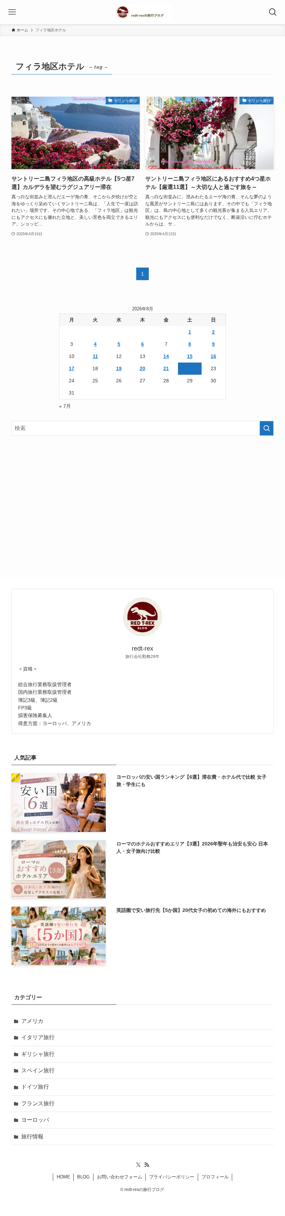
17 (71, 368)
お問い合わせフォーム (119, 1176)
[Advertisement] (142, 495)
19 (119, 368)
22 (190, 368)
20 (142, 368)
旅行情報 (32, 1136)
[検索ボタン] (273, 12)
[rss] (147, 1165)
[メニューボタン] (12, 12)
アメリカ (32, 1021)
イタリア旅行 (38, 1037)
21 (166, 368)
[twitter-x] (138, 1165)
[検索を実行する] (267, 428)
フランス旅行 (38, 1103)
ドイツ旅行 (35, 1087)
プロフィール (215, 1176)
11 (95, 356)
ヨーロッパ (35, 1120)
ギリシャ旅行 (38, 1054)
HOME (63, 1176)
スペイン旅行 (38, 1070)
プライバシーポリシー (171, 1176)
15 (190, 356)
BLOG (83, 1176)
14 (166, 356)
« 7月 (65, 406)
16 (213, 356)
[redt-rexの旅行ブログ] (142, 12)
